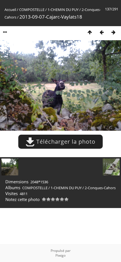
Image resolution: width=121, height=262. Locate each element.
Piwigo (60, 255)
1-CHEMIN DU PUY (63, 9)
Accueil (10, 9)
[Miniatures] (90, 32)
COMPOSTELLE (31, 9)
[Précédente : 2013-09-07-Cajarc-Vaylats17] (101, 32)
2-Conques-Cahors (100, 187)
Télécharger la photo (65, 141)
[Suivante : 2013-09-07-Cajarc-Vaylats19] (113, 32)
